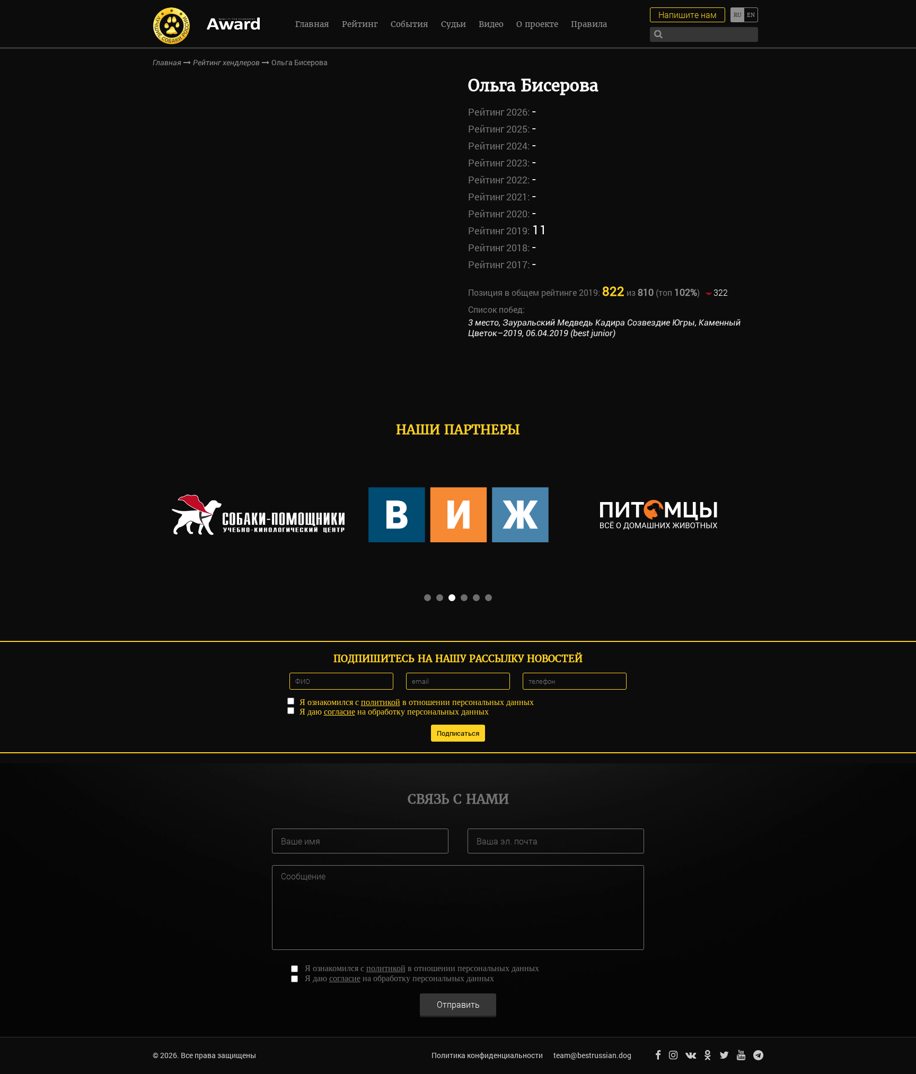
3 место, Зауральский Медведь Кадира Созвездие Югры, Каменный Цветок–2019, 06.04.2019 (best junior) (604, 328)
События (409, 24)
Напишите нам (687, 14)
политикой (380, 702)
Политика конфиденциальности (487, 1055)
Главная (312, 24)
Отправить (458, 1004)
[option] (258, 515)
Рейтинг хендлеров (226, 62)
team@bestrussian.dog (592, 1055)
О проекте (537, 24)
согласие (339, 711)
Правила (589, 24)
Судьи (453, 24)
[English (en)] (751, 14)
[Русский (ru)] (737, 14)
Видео (491, 24)
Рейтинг (360, 24)
